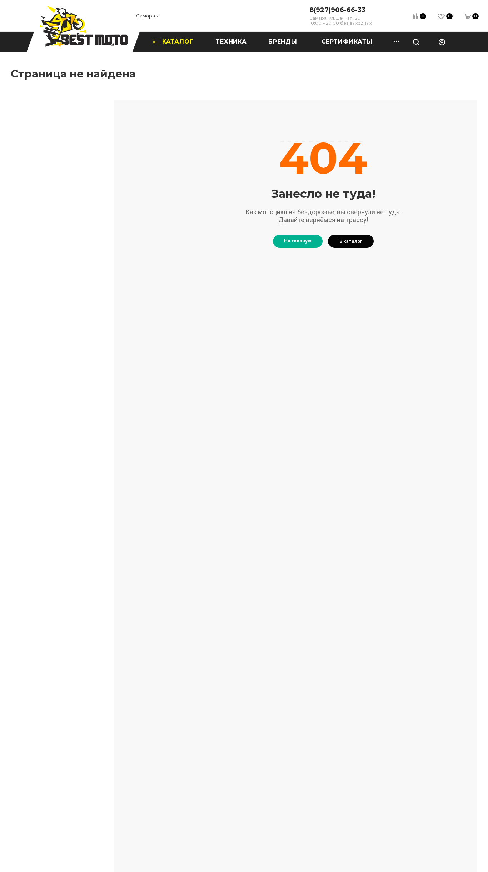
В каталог (350, 241)
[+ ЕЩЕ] (394, 41)
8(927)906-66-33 (337, 10)
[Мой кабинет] (442, 42)
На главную (298, 241)
